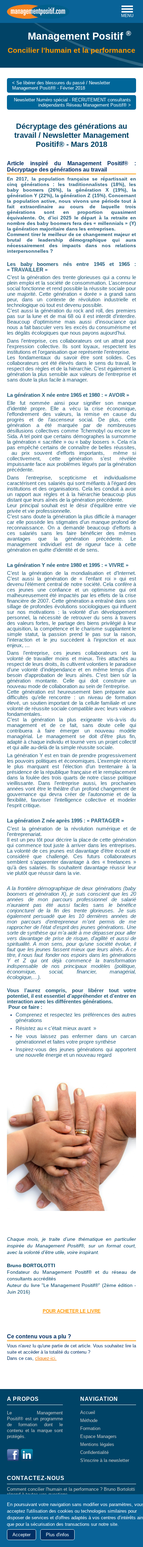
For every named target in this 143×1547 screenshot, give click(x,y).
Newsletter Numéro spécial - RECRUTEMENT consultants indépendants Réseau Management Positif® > (72, 102)
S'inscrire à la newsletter (104, 1460)
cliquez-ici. (46, 1358)
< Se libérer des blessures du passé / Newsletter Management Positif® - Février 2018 (61, 85)
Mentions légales (97, 1444)
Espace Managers (98, 1436)
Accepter (21, 1534)
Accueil (87, 1412)
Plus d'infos (57, 1534)
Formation (90, 1428)
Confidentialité (94, 1452)
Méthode (89, 1420)
